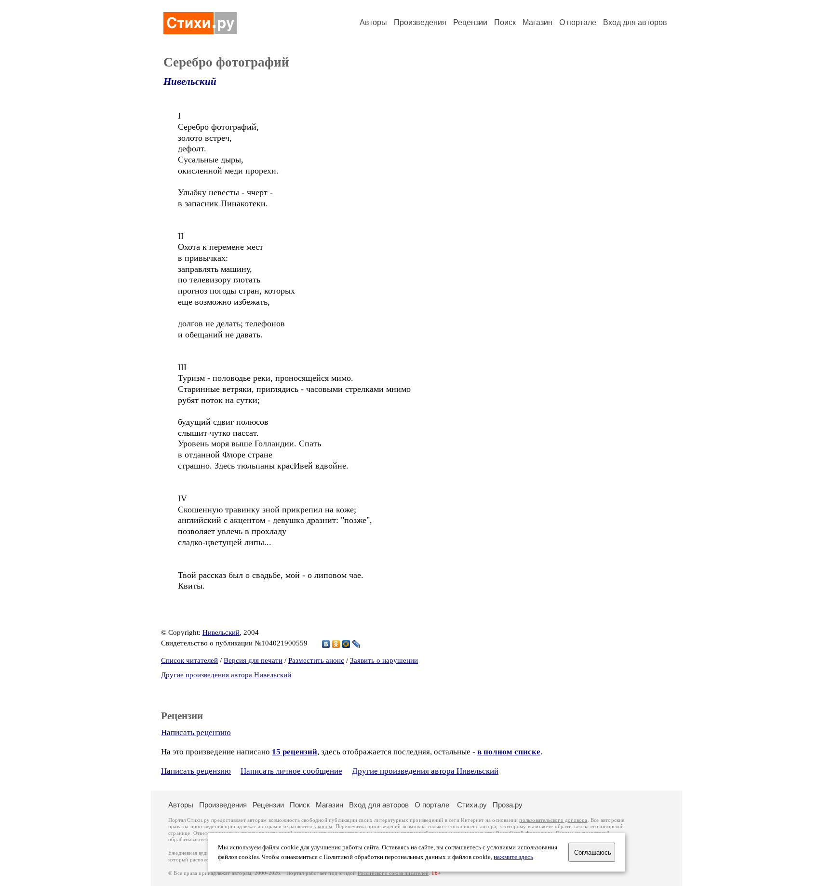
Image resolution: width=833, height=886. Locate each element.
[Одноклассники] (336, 644)
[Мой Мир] (346, 644)
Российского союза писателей (393, 873)
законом (322, 826)
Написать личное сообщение (291, 771)
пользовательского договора (553, 820)
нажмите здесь (513, 857)
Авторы (373, 22)
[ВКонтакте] (326, 644)
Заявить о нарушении (384, 660)
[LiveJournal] (356, 644)
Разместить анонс (316, 660)
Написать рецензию (196, 732)
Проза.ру (508, 805)
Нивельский (189, 81)
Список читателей (189, 660)
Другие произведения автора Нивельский (226, 675)
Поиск (505, 22)
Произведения (420, 22)
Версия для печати (253, 660)
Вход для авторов (635, 22)
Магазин (537, 22)
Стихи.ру (472, 805)
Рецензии (470, 22)
